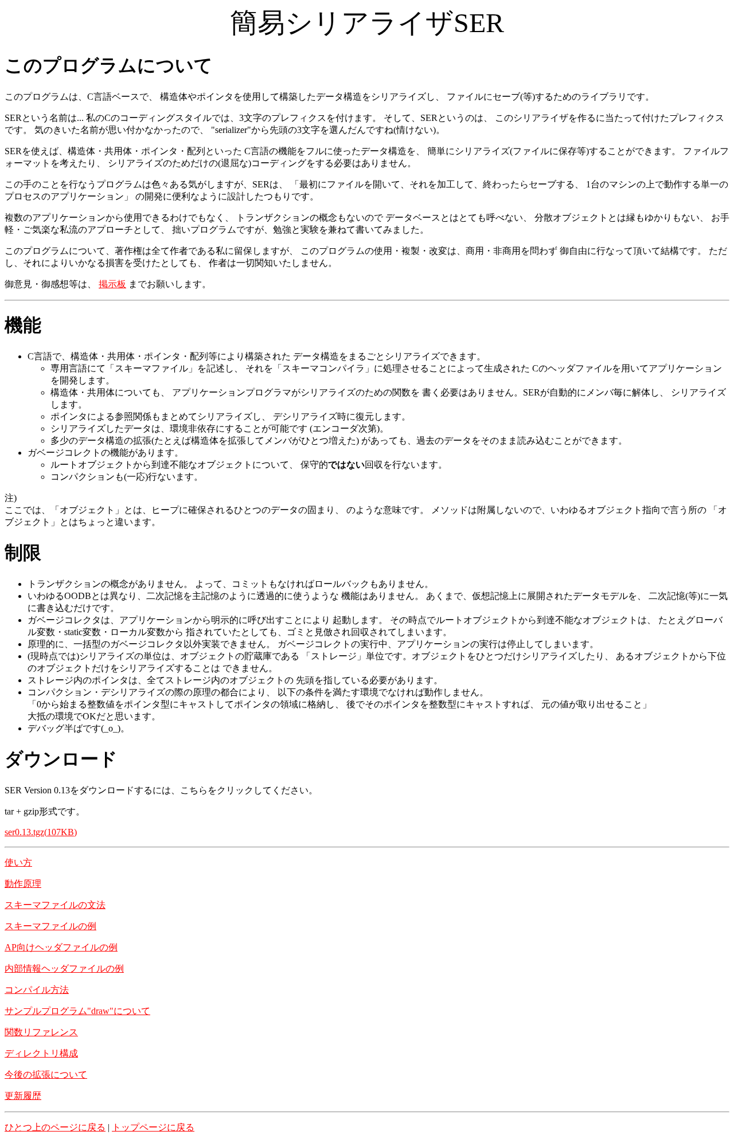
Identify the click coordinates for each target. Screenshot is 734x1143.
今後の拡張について (46, 1074)
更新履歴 (23, 1096)
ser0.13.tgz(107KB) (41, 832)
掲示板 (112, 284)
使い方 (18, 862)
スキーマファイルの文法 (55, 905)
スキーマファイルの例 (50, 926)
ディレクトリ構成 (41, 1053)
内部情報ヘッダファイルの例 (64, 968)
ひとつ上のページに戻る (55, 1127)
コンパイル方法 (37, 990)
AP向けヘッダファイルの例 (61, 947)
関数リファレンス (41, 1032)
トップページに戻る (153, 1127)
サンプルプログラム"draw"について (77, 1011)
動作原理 (23, 883)
